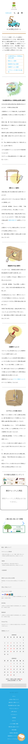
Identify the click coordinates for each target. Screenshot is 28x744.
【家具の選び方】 (12, 220)
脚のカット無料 (12, 61)
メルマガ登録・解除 (14, 723)
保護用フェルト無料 (13, 67)
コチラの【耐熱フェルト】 (19, 379)
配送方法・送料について (14, 702)
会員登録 (14, 717)
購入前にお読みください (14, 726)
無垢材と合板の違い (14, 732)
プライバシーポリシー (14, 708)
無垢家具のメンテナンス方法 (14, 735)
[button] (23, 523)
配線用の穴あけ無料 (13, 64)
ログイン (14, 720)
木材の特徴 (14, 729)
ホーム (14, 696)
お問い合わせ (14, 711)
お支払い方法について (14, 699)
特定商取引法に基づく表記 (14, 705)
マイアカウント (14, 714)
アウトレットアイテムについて (14, 738)
